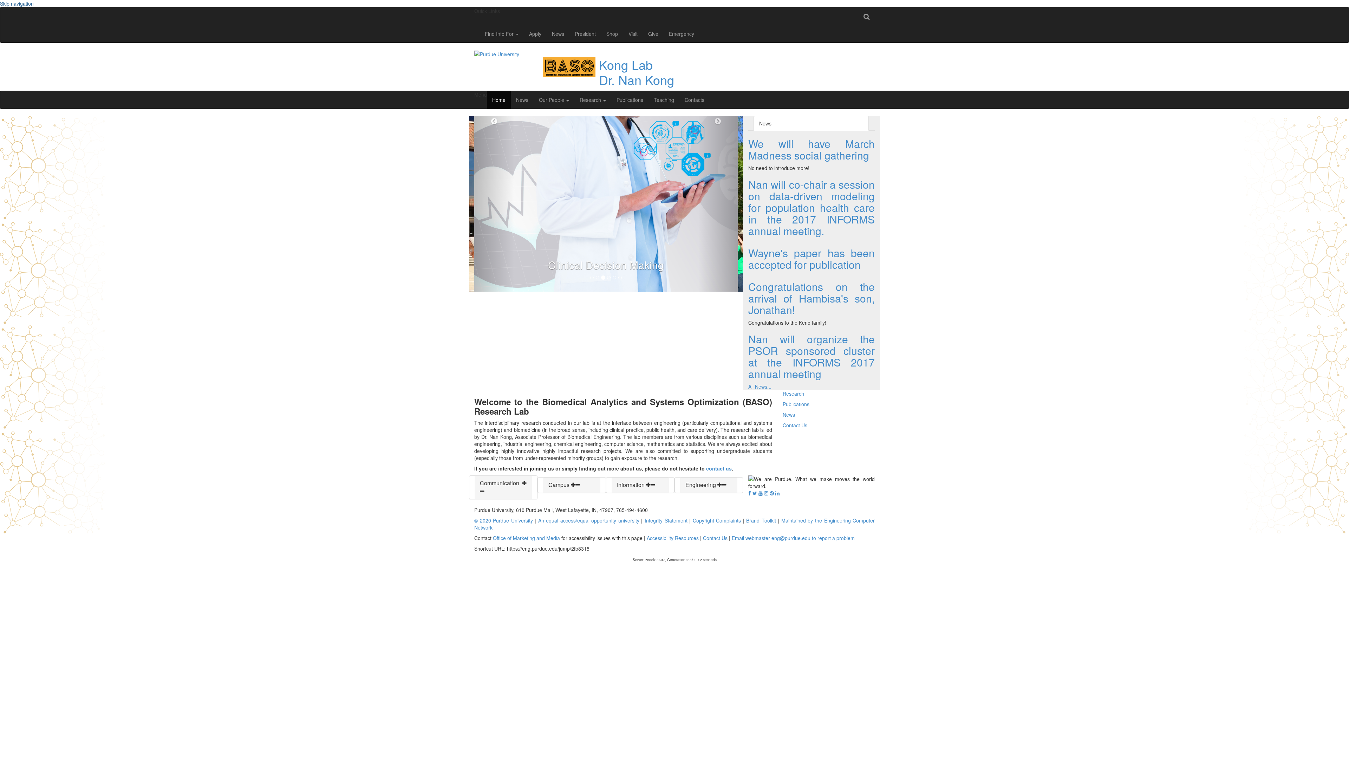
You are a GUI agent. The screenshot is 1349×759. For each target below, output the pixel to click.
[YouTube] (760, 493)
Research (591, 99)
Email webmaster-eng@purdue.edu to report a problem (793, 537)
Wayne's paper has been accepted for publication (811, 258)
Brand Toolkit (761, 520)
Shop (612, 33)
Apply (535, 33)
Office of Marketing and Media (526, 537)
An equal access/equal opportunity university (588, 520)
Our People (552, 99)
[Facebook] (749, 493)
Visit (633, 33)
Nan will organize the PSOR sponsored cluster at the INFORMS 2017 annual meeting (811, 356)
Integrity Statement (666, 520)
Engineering (701, 485)
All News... (759, 386)
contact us (719, 468)
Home (499, 99)
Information (631, 485)
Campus (559, 485)
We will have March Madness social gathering (811, 149)
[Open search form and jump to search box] (866, 16)
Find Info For (500, 33)
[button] (494, 204)
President (585, 33)
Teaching (664, 99)
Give (653, 33)
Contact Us (795, 425)
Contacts (694, 99)
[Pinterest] (772, 493)
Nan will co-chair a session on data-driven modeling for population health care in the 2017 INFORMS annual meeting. (811, 207)
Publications (630, 99)
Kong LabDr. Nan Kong (636, 72)
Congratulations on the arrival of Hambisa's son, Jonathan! (811, 298)
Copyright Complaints (717, 520)
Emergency (681, 33)
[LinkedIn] (777, 493)
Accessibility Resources (673, 537)
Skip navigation (17, 3)
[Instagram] (766, 493)
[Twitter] (754, 493)
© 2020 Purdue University (503, 520)
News (558, 33)
